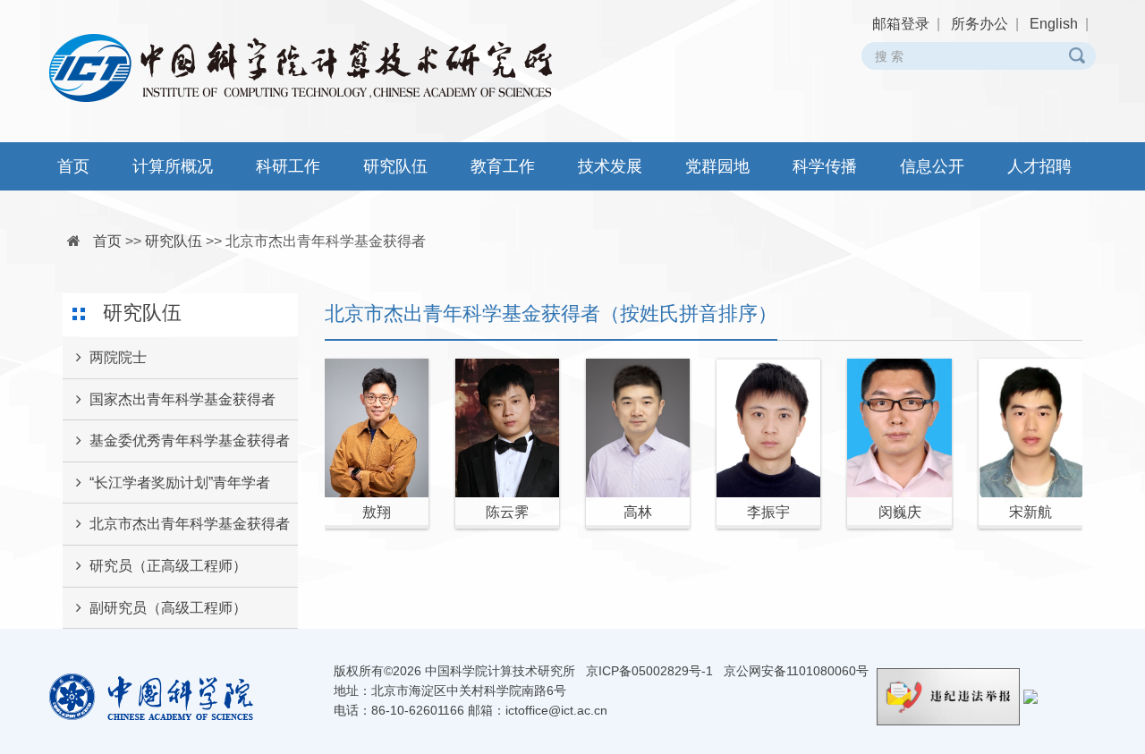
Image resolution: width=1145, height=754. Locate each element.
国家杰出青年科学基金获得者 (182, 399)
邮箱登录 (900, 23)
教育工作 (503, 166)
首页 (73, 166)
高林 (637, 512)
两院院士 (118, 357)
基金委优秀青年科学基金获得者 (189, 440)
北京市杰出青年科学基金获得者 (325, 241)
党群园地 (717, 166)
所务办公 (979, 23)
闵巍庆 (899, 512)
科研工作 (288, 166)
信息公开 (932, 166)
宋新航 (1030, 512)
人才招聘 (1039, 166)
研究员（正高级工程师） (168, 565)
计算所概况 (172, 166)
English (1054, 23)
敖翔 (376, 512)
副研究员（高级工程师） (168, 607)
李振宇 (768, 512)
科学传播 (825, 166)
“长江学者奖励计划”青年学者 (179, 482)
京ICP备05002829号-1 (649, 671)
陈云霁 (507, 512)
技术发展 (610, 166)
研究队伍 (395, 166)
